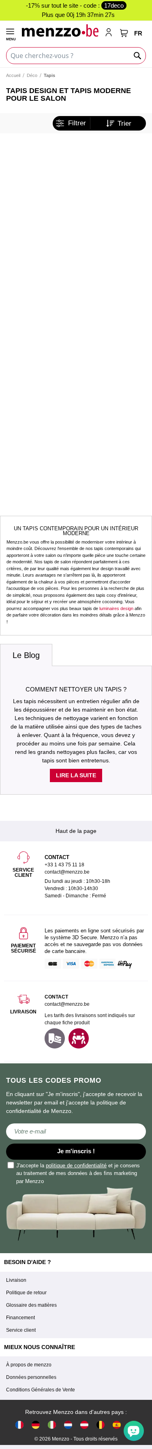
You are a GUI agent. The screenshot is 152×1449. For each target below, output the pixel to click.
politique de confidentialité (76, 1166)
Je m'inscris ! (76, 1151)
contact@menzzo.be (67, 1004)
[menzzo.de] (35, 1424)
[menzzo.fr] (19, 1424)
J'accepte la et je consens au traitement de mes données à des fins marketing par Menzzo (78, 1173)
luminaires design (116, 608)
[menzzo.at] (84, 1424)
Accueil (13, 75)
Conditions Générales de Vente (40, 1390)
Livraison (16, 1280)
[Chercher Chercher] (138, 55)
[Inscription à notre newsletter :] (76, 1131)
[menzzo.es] (116, 1424)
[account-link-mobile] (110, 33)
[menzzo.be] (100, 1424)
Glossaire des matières (31, 1305)
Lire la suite (76, 775)
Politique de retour (26, 1292)
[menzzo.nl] (68, 1424)
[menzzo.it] (52, 1424)
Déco (32, 75)
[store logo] (59, 30)
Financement (20, 1317)
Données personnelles (31, 1377)
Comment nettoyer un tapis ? (76, 689)
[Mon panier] (124, 33)
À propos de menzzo (28, 1365)
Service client (21, 1330)
